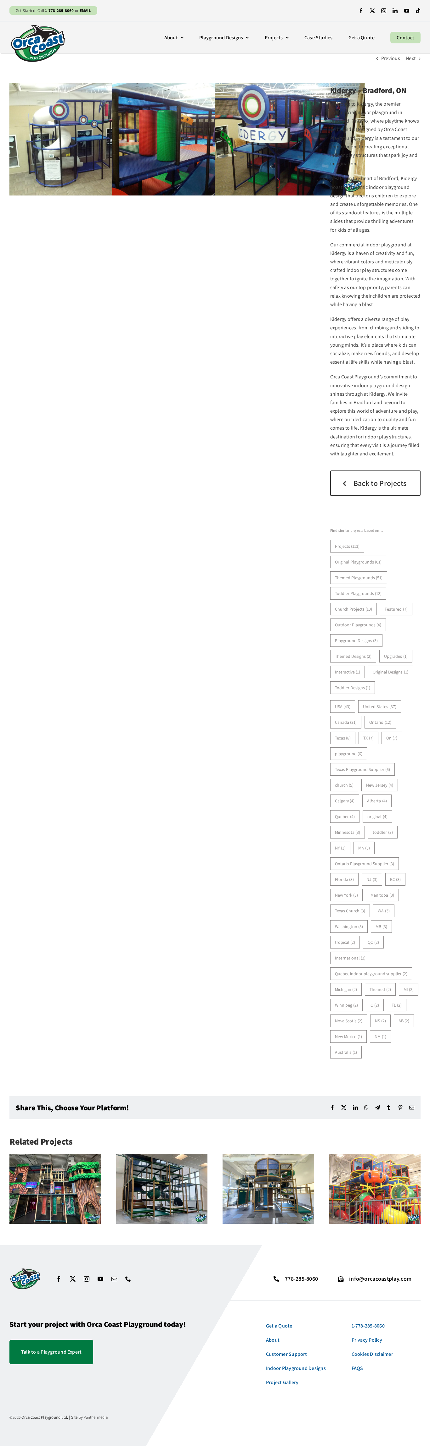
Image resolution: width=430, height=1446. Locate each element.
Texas (343, 738)
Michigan (346, 989)
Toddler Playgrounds (358, 593)
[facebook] (361, 10)
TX (368, 738)
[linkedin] (395, 10)
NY (340, 848)
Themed (380, 989)
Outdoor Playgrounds (358, 625)
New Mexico (348, 1036)
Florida (344, 879)
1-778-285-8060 (59, 10)
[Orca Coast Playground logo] (37, 26)
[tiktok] (418, 10)
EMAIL (85, 10)
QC (373, 942)
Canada (346, 722)
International (350, 958)
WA (384, 911)
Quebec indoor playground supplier (371, 973)
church (344, 785)
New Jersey (379, 785)
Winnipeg (346, 1005)
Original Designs (390, 672)
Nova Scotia (349, 1021)
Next (411, 58)
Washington (349, 926)
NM (380, 1036)
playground (349, 753)
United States (379, 706)
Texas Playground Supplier (362, 769)
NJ (371, 879)
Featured (396, 609)
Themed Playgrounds (359, 577)
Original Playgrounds (358, 562)
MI (409, 989)
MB (381, 926)
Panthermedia (95, 1417)
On (392, 738)
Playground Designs (356, 640)
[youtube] (406, 10)
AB (404, 1021)
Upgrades (396, 656)
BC (395, 879)
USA (343, 706)
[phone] (128, 1278)
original (377, 816)
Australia (346, 1052)
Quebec (345, 816)
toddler (383, 832)
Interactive (347, 672)
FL (397, 1005)
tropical (345, 942)
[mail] (114, 1278)
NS (380, 1021)
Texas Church (350, 911)
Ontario (380, 722)
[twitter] (372, 10)
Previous (390, 58)
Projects (347, 546)
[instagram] (383, 10)
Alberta (377, 801)
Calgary (345, 801)
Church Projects (353, 609)
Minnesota (347, 832)
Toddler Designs (353, 687)
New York (346, 895)
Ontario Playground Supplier (364, 863)
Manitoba (382, 895)
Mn (364, 848)
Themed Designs (353, 656)
